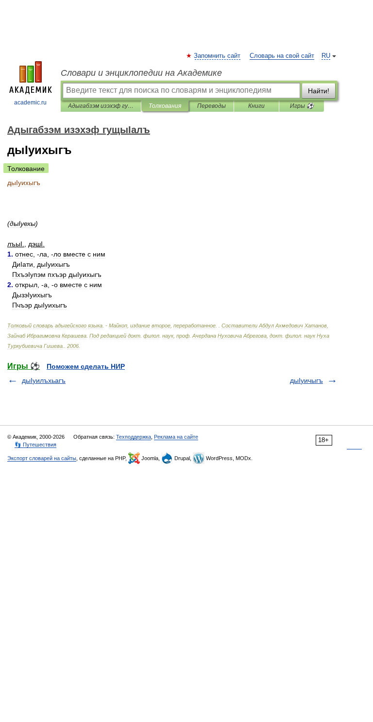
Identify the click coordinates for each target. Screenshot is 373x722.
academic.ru (30, 102)
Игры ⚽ (302, 106)
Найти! (318, 91)
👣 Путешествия (35, 444)
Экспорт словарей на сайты (41, 458)
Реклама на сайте (176, 437)
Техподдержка (133, 437)
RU (326, 55)
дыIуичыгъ (306, 380)
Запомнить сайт (217, 55)
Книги (256, 106)
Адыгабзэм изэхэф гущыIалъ (101, 106)
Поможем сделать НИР (86, 366)
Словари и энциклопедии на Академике (141, 73)
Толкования (165, 106)
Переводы (211, 106)
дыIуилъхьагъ (44, 380)
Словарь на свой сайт (282, 55)
